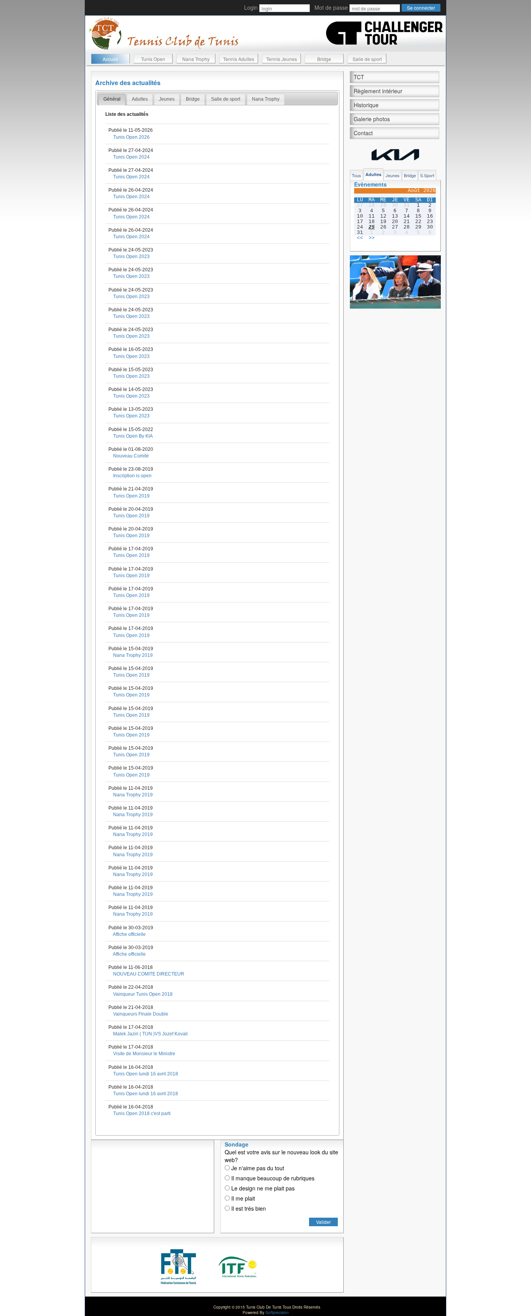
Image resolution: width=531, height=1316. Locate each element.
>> (372, 238)
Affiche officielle (129, 934)
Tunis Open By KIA (133, 436)
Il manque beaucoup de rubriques (272, 1178)
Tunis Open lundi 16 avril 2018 (145, 1074)
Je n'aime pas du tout (257, 1168)
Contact (363, 133)
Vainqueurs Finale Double (140, 1014)
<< (360, 238)
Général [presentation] (112, 99)
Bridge (324, 59)
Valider (323, 1221)
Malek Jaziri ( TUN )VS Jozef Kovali (150, 1034)
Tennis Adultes (238, 59)
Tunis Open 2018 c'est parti (142, 1113)
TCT (359, 77)
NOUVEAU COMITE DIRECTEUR (148, 974)
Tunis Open (153, 59)
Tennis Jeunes (281, 59)
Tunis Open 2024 (131, 157)
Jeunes (393, 175)
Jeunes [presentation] (167, 99)
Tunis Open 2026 (131, 137)
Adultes (373, 174)
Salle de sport (367, 59)
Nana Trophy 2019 (133, 655)
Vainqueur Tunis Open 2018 (143, 994)
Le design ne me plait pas (262, 1188)
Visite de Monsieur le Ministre (144, 1053)
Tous (356, 175)
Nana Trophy (196, 59)
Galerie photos (372, 119)
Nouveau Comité (131, 456)
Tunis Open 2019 (131, 496)
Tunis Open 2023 (131, 256)
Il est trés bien (248, 1208)
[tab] (112, 99)
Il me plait (242, 1198)
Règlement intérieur (378, 91)
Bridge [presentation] (193, 99)
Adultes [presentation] (140, 99)
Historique (366, 105)
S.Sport (427, 175)
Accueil (110, 59)
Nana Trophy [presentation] (265, 99)
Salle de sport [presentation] (225, 99)
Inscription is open (132, 475)
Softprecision (277, 1312)
